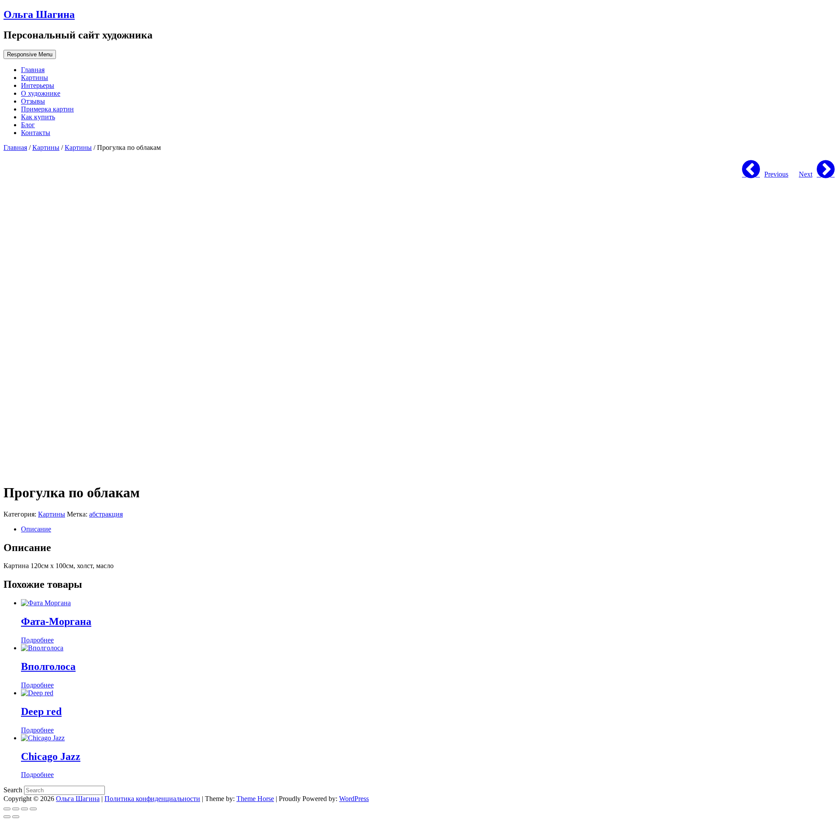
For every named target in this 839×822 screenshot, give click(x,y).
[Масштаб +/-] (33, 809)
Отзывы (33, 101)
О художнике (40, 93)
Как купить (38, 117)
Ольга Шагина (39, 14)
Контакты (35, 132)
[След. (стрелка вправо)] (15, 816)
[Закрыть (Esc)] (6, 809)
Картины (34, 77)
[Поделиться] (15, 809)
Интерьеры (37, 85)
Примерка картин (47, 109)
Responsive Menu (29, 54)
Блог (28, 124)
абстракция (106, 514)
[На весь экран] (24, 809)
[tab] (428, 529)
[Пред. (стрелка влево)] (6, 816)
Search (13, 790)
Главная (33, 69)
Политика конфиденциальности (152, 798)
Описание (36, 529)
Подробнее (37, 640)
